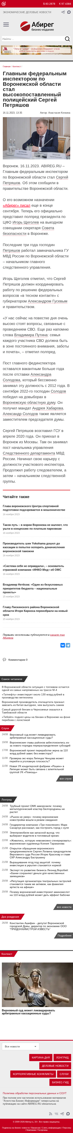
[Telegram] (68, 645)
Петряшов (11, 250)
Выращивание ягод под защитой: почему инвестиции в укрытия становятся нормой (35, 864)
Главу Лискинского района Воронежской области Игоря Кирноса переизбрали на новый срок (35, 610)
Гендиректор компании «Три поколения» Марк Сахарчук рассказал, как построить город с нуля (39, 826)
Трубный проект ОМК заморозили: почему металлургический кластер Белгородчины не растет (37, 808)
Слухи (5, 728)
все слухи (66, 778)
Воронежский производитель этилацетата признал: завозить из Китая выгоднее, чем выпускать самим (33, 703)
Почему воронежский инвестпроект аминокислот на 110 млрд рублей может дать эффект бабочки (40, 893)
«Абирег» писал (16, 205)
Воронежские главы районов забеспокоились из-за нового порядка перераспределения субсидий (40, 744)
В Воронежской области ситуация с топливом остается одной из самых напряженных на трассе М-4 (35, 688)
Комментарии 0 (18, 659)
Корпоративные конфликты (33, 1074)
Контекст (6, 953)
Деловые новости (55, 1065)
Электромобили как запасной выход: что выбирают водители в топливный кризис (35, 834)
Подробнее (65, 935)
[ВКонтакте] (62, 645)
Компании (31, 1130)
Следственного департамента (29, 453)
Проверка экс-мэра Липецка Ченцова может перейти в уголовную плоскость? (37, 760)
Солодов (58, 391)
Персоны (67, 1128)
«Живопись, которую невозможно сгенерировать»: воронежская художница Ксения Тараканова (41, 842)
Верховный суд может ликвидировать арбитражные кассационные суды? (33, 736)
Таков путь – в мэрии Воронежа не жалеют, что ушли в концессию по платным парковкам (35, 526)
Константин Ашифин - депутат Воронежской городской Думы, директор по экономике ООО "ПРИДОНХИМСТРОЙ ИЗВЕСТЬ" (38, 926)
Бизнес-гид (60, 1082)
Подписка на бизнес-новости (16, 1128)
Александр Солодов (20, 414)
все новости (64, 906)
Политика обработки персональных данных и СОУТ (35, 1093)
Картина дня (41, 1057)
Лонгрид (6, 799)
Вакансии (35, 1128)
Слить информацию (51, 1128)
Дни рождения (10, 916)
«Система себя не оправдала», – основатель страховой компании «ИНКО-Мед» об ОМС (33, 567)
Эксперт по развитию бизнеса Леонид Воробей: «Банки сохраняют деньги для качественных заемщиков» (39, 873)
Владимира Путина (31, 335)
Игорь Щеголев (26, 222)
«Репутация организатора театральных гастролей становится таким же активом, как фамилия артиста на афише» (40, 884)
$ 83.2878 (49, 3)
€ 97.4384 (65, 3)
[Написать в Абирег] (69, 12)
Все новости (12, 1046)
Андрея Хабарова (47, 408)
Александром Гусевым (47, 301)
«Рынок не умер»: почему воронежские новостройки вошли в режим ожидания (34, 818)
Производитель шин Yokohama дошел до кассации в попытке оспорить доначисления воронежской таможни (34, 547)
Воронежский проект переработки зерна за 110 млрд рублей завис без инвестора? (39, 752)
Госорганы (43, 1130)
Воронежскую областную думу (29, 402)
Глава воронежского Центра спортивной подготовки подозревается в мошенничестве (34, 507)
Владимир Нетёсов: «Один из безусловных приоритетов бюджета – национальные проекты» (33, 588)
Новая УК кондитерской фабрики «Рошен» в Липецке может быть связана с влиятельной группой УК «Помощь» (37, 769)
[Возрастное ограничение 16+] (3, 4)
